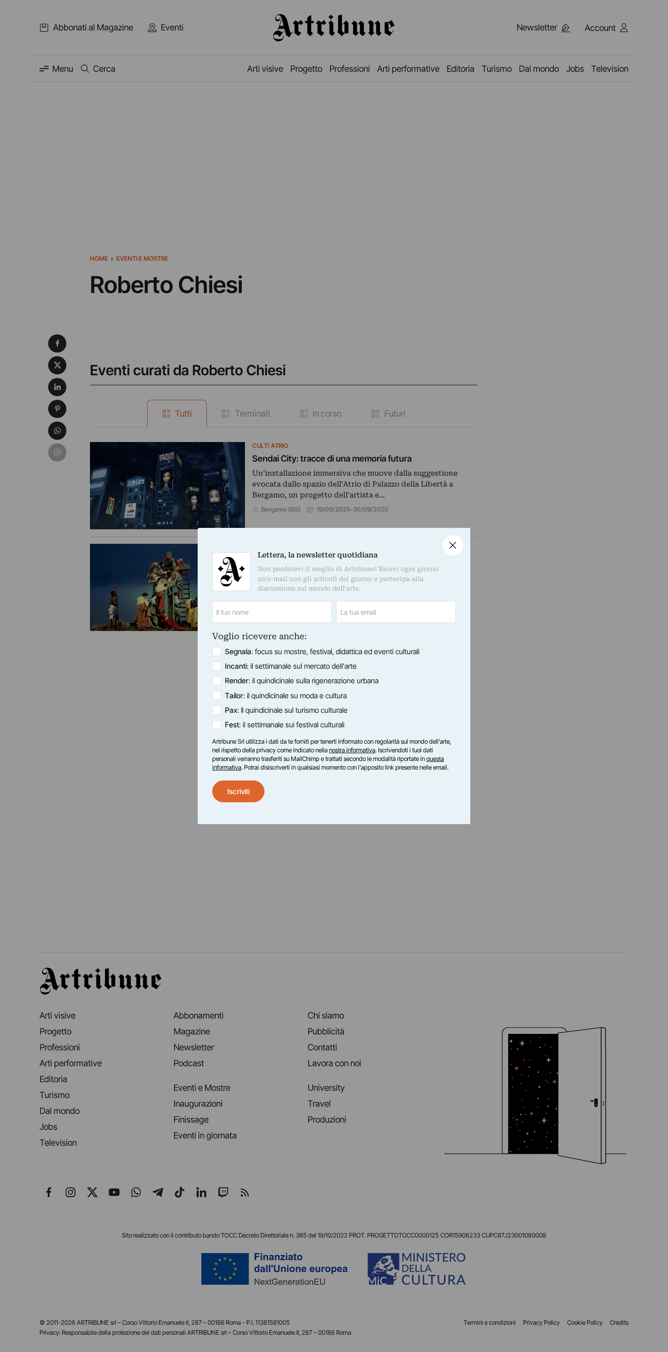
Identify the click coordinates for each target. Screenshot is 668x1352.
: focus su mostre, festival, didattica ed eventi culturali (322, 651)
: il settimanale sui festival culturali (284, 724)
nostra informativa (352, 750)
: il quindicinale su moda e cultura (286, 695)
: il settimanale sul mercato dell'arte (291, 666)
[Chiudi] (453, 545)
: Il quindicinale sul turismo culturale (286, 710)
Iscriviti (238, 791)
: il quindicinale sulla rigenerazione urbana (302, 680)
